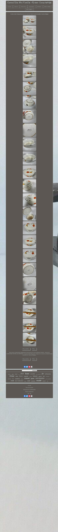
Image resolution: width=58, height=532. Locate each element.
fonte (27, 374)
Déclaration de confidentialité (29, 389)
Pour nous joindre (29, 387)
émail (16, 374)
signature (40, 376)
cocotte (32, 374)
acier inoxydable (48, 378)
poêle (13, 374)
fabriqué (22, 378)
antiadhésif (17, 378)
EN (28, 393)
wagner (44, 380)
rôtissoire (35, 376)
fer (43, 374)
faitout (25, 381)
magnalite (26, 376)
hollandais (48, 374)
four (22, 373)
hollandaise (47, 376)
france (21, 376)
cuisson (9, 374)
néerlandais (39, 378)
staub (28, 380)
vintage (11, 376)
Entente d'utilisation (29, 391)
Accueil (29, 385)
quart (32, 378)
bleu (13, 378)
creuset (27, 378)
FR (30, 393)
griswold (9, 378)
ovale (12, 380)
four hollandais (19, 380)
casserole (30, 376)
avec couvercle (38, 374)
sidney (17, 376)
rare (44, 376)
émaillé (38, 380)
